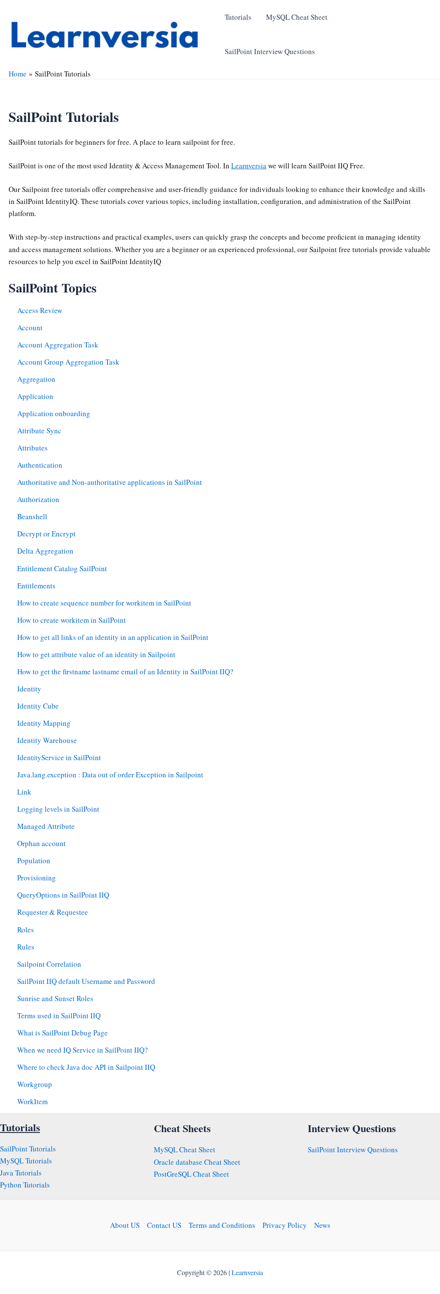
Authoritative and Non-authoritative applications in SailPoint (109, 482)
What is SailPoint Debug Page (62, 1033)
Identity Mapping (43, 723)
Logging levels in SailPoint (58, 809)
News (322, 1225)
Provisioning (36, 878)
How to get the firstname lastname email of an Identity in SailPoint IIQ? (125, 671)
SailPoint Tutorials (28, 1149)
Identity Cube (38, 706)
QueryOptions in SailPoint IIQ (63, 895)
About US (125, 1225)
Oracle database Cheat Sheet (197, 1162)
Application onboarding (53, 413)
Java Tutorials (21, 1173)
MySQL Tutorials (26, 1161)
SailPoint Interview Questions (270, 51)
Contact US (164, 1225)
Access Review (39, 310)
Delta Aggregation (45, 551)
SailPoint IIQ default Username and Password (86, 981)
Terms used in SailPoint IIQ (59, 1015)
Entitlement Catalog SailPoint (62, 568)
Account (30, 327)
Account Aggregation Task (57, 345)
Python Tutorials (25, 1185)
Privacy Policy (285, 1225)
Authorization (38, 499)
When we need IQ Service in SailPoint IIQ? (82, 1050)
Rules (25, 947)
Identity (29, 689)
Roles (25, 930)
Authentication (39, 465)
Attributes (32, 448)
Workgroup (34, 1084)
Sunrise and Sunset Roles (55, 998)
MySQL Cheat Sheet (296, 17)
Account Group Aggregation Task (68, 362)
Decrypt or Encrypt (46, 534)
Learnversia (248, 166)
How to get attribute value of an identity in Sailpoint (96, 654)
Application (35, 396)
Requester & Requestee (52, 912)
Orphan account (41, 843)
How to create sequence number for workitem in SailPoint (104, 603)
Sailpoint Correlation (49, 964)
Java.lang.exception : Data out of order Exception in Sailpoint (110, 774)
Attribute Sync (39, 430)
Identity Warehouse (47, 740)
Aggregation (36, 379)
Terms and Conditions (222, 1225)
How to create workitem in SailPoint (71, 620)
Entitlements (36, 586)
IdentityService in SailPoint (59, 757)
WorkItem (32, 1101)
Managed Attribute (46, 826)
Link (24, 792)
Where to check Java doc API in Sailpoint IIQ (86, 1067)
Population (33, 860)
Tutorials (238, 17)
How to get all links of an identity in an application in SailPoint (112, 637)
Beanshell (32, 516)
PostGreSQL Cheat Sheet (191, 1174)
